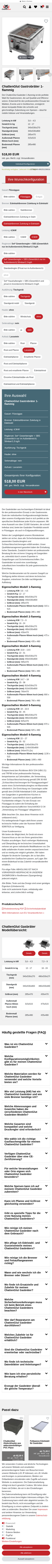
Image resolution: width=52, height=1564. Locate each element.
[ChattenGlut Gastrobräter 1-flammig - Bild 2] (42, 74)
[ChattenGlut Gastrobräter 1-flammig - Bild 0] (9, 74)
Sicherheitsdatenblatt (36, 909)
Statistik (9, 1526)
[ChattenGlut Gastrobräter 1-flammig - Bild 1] (26, 74)
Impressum (43, 1509)
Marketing (10, 1529)
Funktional (10, 1538)
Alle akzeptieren (26, 1547)
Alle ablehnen (26, 1553)
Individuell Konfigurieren (25, 164)
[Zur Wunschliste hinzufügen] (21, 1418)
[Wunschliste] (36, 7)
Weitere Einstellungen (12, 1541)
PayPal (9, 1535)
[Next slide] (50, 75)
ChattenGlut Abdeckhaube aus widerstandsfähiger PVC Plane (12, 1444)
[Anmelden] (30, 7)
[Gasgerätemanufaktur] (6, 7)
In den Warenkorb (25, 492)
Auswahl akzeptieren (26, 1559)
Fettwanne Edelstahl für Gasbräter (39, 1442)
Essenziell (10, 1523)
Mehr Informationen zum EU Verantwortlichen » (23, 913)
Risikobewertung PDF (14, 909)
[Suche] (45, 16)
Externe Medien (13, 1532)
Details (29, 953)
